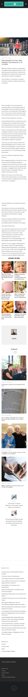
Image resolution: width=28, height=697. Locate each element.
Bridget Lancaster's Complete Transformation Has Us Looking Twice (20, 277)
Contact (4, 644)
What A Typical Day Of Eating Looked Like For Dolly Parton (20, 296)
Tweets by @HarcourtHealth (9, 661)
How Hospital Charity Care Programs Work (13, 578)
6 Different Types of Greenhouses (10, 576)
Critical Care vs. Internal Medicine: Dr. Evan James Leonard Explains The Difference (14, 504)
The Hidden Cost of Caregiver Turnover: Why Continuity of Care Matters (13, 453)
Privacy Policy (5, 646)
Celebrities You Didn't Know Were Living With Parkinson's (20, 315)
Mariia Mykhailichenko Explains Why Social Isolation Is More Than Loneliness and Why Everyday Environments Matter (13, 619)
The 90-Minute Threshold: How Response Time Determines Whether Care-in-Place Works (13, 419)
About (3, 648)
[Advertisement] (14, 23)
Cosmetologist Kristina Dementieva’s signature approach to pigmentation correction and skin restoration (14, 613)
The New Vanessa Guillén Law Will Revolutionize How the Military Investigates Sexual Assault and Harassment (14, 521)
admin (14, 338)
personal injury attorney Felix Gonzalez (12, 240)
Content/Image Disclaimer (8, 651)
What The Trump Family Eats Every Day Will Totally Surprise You (7, 277)
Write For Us (5, 641)
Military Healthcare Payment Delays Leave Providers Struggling (13, 486)
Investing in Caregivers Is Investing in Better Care (13, 385)
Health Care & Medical (6, 58)
